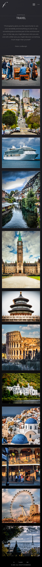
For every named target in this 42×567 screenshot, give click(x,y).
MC (28, 562)
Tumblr (20, 562)
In (13, 562)
